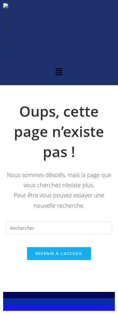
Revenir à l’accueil (59, 253)
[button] (59, 72)
